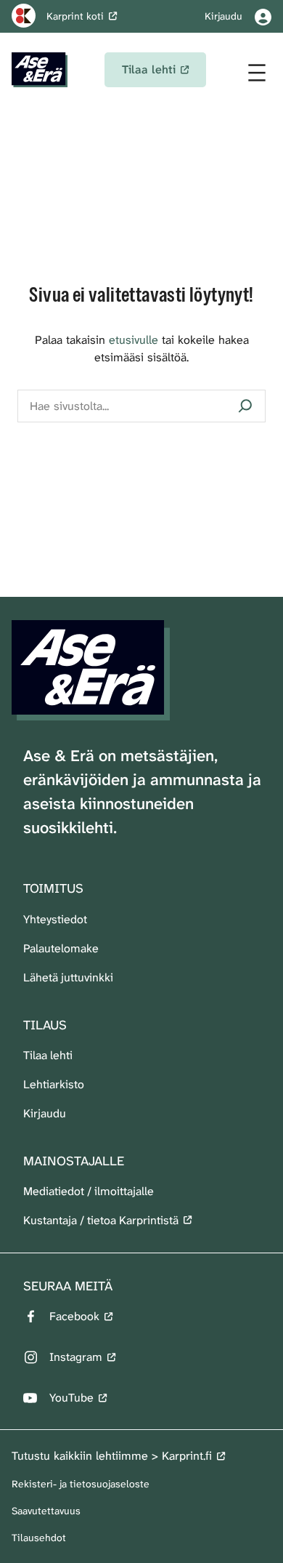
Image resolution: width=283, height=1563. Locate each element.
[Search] (245, 406)
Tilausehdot (39, 1537)
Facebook (74, 1316)
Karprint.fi (187, 1455)
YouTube (71, 1397)
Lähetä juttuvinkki (68, 977)
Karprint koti (75, 16)
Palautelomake (61, 948)
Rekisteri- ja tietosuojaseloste (80, 1483)
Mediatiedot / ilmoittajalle (88, 1191)
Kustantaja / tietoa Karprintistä (101, 1220)
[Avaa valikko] (256, 72)
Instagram (75, 1357)
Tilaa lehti (48, 1055)
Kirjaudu (44, 1113)
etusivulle (133, 339)
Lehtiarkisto (53, 1084)
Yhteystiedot (55, 919)
